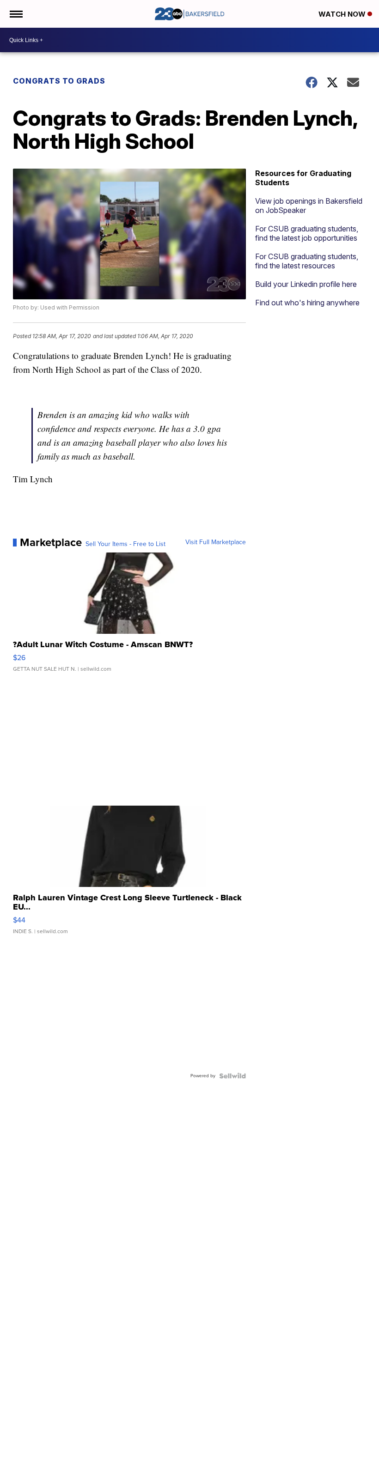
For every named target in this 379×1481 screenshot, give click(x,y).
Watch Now (342, 14)
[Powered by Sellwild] (232, 1076)
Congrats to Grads (59, 80)
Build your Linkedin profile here (306, 284)
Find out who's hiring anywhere (307, 302)
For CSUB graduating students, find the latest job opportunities (306, 233)
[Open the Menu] (15, 14)
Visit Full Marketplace (215, 542)
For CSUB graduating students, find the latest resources (306, 261)
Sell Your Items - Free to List (125, 544)
